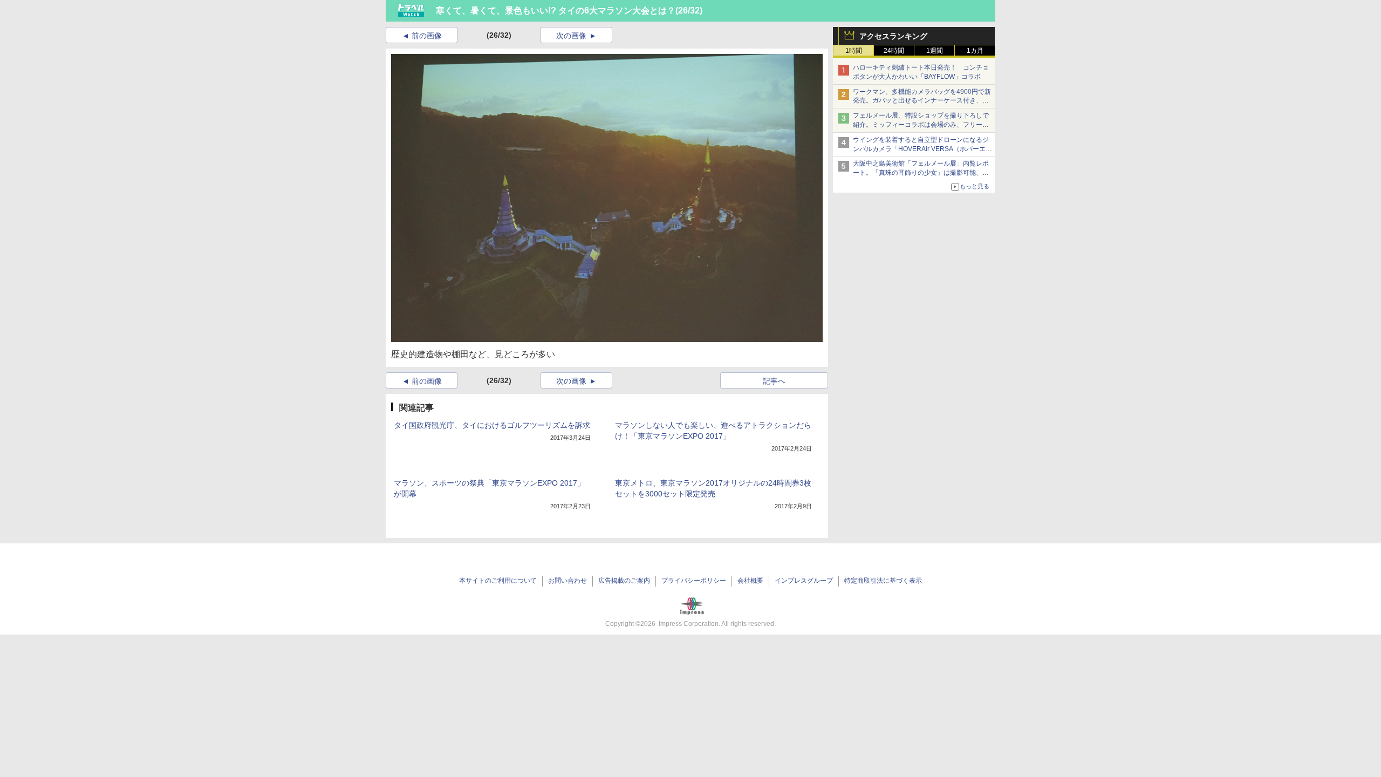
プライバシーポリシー (693, 580)
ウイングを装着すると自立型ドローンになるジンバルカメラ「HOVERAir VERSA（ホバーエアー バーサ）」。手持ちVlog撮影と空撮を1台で (922, 149)
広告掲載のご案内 (624, 580)
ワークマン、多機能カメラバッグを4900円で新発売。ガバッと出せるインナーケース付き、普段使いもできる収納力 (922, 101)
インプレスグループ (804, 580)
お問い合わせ (567, 580)
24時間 (894, 50)
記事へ (774, 381)
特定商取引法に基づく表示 (883, 580)
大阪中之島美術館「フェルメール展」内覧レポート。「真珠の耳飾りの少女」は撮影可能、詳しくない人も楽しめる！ (921, 173)
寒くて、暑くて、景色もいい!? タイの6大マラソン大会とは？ (555, 10)
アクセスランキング (893, 36)
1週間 (934, 50)
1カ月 (975, 50)
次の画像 (571, 35)
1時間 (853, 50)
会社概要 (750, 580)
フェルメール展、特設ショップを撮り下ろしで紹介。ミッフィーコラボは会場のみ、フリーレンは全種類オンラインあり (921, 125)
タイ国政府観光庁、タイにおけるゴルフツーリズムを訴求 (492, 425)
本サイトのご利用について (498, 580)
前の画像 (427, 35)
